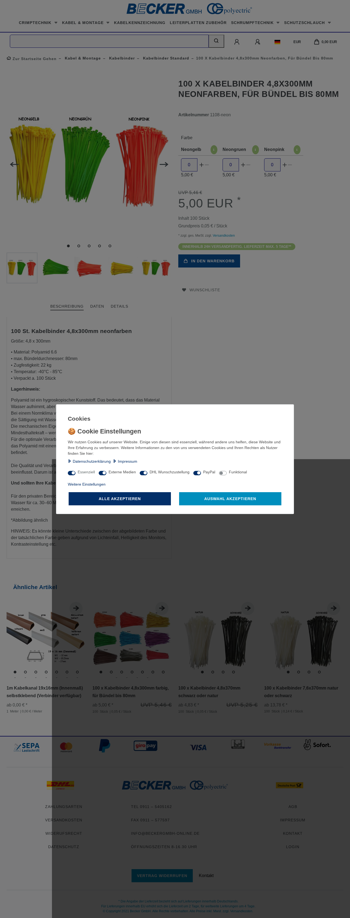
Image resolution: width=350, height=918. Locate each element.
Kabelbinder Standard (165, 58)
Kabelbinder (121, 58)
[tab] (67, 306)
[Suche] (216, 41)
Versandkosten (223, 235)
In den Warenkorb (213, 261)
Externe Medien (122, 472)
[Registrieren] (258, 42)
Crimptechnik (36, 22)
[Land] (277, 42)
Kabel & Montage (83, 22)
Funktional (238, 472)
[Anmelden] (237, 42)
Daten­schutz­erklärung (92, 461)
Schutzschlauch (305, 22)
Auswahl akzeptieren (230, 498)
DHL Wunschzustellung (169, 472)
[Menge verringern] (206, 164)
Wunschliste (204, 290)
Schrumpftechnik (253, 22)
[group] (46, 638)
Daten (97, 306)
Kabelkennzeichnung (139, 22)
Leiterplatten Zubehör (198, 22)
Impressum (127, 461)
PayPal (209, 472)
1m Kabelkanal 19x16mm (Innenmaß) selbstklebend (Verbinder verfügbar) (45, 692)
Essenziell (86, 472)
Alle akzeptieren (120, 498)
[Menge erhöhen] (201, 164)
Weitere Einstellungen (87, 484)
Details (119, 306)
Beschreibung (67, 306)
